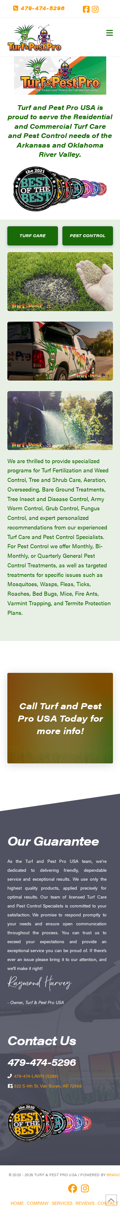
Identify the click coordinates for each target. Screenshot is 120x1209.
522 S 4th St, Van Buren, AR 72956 (48, 1085)
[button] (109, 33)
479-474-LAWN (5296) (36, 1076)
